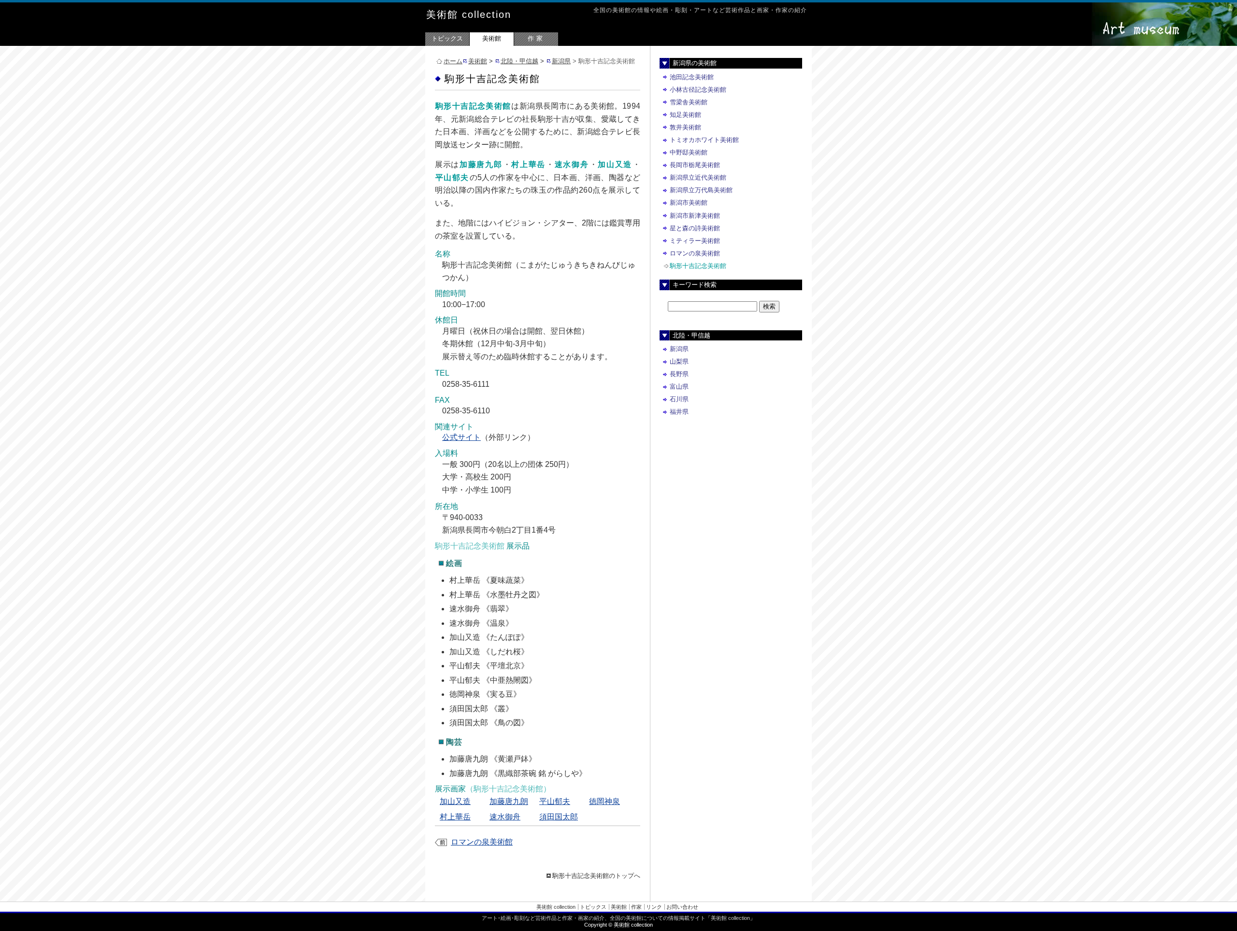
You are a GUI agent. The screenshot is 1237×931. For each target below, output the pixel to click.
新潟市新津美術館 (695, 215)
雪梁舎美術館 (688, 102)
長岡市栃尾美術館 (695, 165)
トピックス (447, 38)
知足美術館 (685, 114)
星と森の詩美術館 (695, 228)
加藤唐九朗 (508, 801)
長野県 (679, 374)
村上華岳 (455, 817)
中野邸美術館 (688, 152)
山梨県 (679, 361)
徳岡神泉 (604, 801)
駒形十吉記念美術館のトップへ (596, 875)
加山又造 (455, 801)
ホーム (453, 61)
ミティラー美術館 (695, 240)
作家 (536, 38)
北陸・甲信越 (519, 61)
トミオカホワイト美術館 (704, 139)
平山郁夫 (554, 801)
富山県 (679, 386)
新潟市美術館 (688, 202)
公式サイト (461, 437)
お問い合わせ (682, 907)
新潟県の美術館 (695, 63)
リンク (654, 907)
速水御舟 (504, 817)
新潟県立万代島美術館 (701, 190)
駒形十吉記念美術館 (698, 265)
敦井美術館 (685, 127)
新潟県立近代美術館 (698, 177)
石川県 (679, 399)
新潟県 (561, 61)
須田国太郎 (558, 817)
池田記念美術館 (692, 77)
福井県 (679, 411)
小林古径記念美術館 (698, 89)
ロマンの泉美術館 (482, 842)
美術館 (491, 38)
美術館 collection (468, 14)
